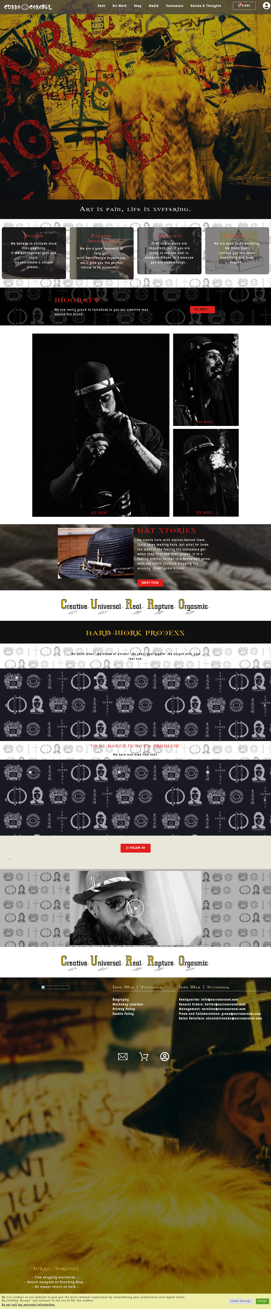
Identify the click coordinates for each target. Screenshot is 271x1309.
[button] (202, 309)
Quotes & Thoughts (206, 6)
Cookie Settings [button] (241, 1301)
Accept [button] (262, 1301)
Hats (101, 6)
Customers (174, 6)
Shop (138, 6)
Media (154, 6)
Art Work (120, 6)
